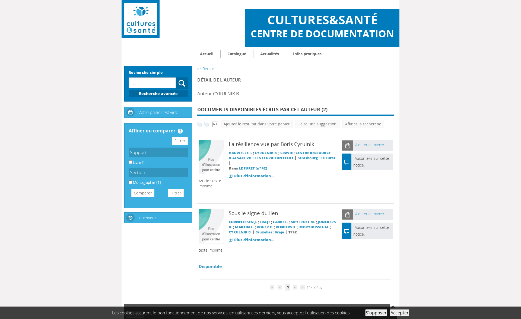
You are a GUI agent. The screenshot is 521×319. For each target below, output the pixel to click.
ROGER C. (265, 227)
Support (138, 152)
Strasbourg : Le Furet (316, 158)
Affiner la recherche (363, 123)
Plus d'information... (254, 175)
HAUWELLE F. (240, 153)
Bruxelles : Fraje (269, 232)
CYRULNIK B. (266, 153)
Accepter (399, 313)
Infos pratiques (307, 53)
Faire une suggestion (317, 123)
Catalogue (236, 53)
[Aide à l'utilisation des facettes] (180, 131)
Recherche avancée (158, 93)
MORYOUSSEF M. (314, 227)
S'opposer (376, 313)
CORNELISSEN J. (243, 222)
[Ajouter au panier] (347, 145)
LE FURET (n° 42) (253, 168)
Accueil (206, 53)
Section (137, 172)
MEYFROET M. (303, 222)
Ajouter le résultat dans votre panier (257, 123)
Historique (148, 217)
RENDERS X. (286, 227)
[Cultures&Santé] (140, 19)
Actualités (269, 53)
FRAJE (265, 222)
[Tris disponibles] (215, 123)
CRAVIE (286, 153)
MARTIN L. (244, 227)
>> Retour (205, 68)
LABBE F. (280, 222)
